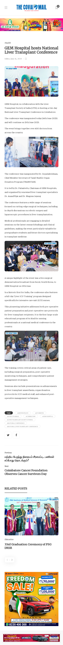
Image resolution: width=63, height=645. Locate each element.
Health (8, 43)
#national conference (15, 423)
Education (9, 539)
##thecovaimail (13, 416)
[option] (31, 524)
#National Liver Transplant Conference (22, 426)
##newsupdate (22, 413)
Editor (7, 59)
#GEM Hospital (47, 416)
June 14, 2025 (16, 59)
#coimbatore (30, 416)
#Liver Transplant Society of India (20, 420)
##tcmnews (39, 413)
